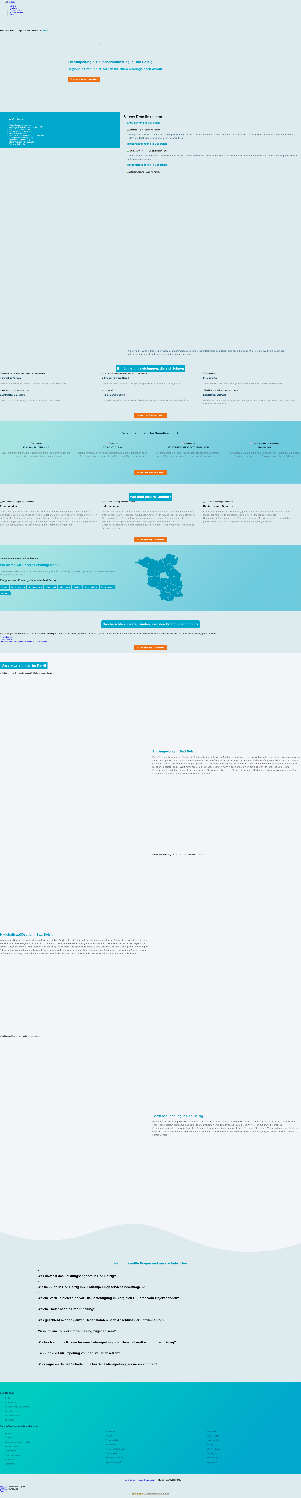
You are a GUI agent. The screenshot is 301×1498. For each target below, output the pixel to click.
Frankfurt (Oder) (12, 1446)
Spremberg (212, 1462)
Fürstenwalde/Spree (115, 1458)
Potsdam (9, 1433)
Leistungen (14, 8)
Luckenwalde (213, 1440)
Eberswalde (111, 1445)
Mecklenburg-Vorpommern (17, 1407)
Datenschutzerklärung (135, 1480)
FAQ (12, 14)
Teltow (4, 587)
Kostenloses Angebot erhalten (84, 79)
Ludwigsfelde (213, 1436)
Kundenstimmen (16, 12)
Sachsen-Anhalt (12, 1416)
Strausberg (212, 1453)
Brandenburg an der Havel (17, 1442)
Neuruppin (211, 1432)
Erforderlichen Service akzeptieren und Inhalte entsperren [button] (24, 641)
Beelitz (77, 587)
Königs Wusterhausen (116, 1449)
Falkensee (9, 1464)
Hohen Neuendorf (13, 1455)
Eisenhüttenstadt (113, 1462)
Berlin (7, 1398)
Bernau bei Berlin (114, 1440)
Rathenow (110, 1432)
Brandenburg (11, 1403)
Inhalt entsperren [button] (7, 639)
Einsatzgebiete (16, 10)
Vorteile (13, 6)
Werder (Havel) (18, 587)
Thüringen (9, 1420)
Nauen (109, 1436)
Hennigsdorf (10, 1460)
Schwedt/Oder (112, 1453)
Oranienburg (10, 1451)
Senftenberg (212, 1458)
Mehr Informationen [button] (8, 637)
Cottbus (8, 1438)
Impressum (151, 1480)
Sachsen (9, 1411)
